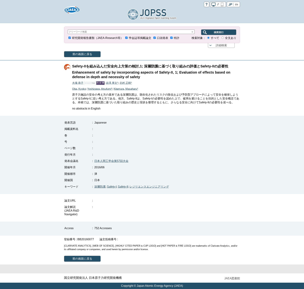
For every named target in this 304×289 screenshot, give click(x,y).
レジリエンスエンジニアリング (149, 186)
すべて (215, 37)
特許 (176, 37)
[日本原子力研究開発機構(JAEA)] (72, 11)
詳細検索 (221, 45)
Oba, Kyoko (79, 88)
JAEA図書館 (232, 278)
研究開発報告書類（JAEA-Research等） (97, 37)
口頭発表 (162, 37)
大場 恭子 (77, 82)
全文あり (230, 37)
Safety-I (111, 186)
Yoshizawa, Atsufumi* (99, 88)
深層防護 (100, 186)
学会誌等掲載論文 (140, 37)
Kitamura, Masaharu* (126, 88)
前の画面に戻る (82, 54)
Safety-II (123, 186)
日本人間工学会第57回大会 (111, 160)
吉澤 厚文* (112, 82)
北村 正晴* (126, 82)
